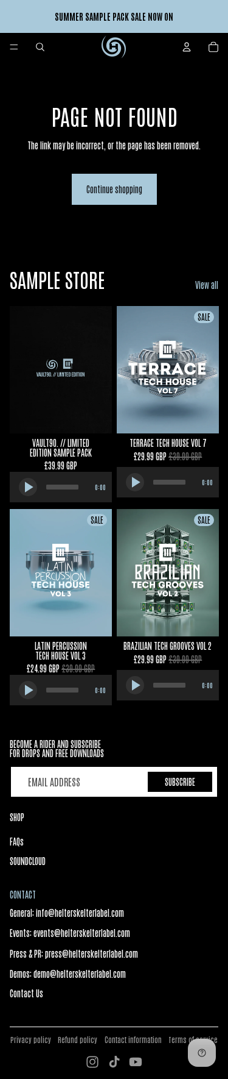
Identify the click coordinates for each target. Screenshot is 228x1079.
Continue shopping (114, 188)
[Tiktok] (114, 1062)
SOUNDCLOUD (28, 860)
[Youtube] (135, 1062)
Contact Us (26, 993)
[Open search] (40, 47)
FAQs (17, 841)
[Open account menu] (186, 47)
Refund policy (77, 1039)
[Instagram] (92, 1062)
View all (206, 284)
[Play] (28, 486)
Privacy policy (30, 1039)
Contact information (133, 1039)
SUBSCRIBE (180, 781)
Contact (23, 894)
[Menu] (14, 47)
